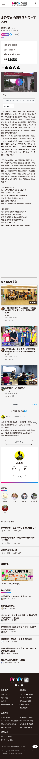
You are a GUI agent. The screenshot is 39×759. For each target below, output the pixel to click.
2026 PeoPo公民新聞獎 (10, 720)
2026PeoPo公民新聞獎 (10, 583)
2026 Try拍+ (5, 717)
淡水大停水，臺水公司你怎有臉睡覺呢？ (18, 528)
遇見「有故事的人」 (27, 727)
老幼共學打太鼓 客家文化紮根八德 (16, 596)
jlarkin (14, 501)
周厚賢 (7, 315)
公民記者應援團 (25, 701)
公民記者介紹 (24, 704)
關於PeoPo (5, 694)
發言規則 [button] (33, 405)
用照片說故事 (6, 727)
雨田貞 (6, 599)
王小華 (6, 641)
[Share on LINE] (14, 67)
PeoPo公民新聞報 (26, 694)
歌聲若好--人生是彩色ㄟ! (15, 388)
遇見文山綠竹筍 (8, 605)
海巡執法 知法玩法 (9, 550)
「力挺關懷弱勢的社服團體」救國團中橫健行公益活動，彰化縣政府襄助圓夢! (20, 310)
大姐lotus (24, 501)
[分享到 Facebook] (6, 67)
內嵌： (5, 95)
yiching (7, 391)
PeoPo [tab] (15, 405)
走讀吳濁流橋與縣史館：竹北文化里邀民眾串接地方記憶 (18, 628)
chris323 (7, 653)
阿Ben (6, 632)
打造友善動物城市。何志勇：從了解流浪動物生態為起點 (18, 649)
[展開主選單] (3, 4)
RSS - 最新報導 (7, 736)
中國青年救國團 (14, 54)
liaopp (5, 501)
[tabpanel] (19, 423)
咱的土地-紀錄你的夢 (8, 724)
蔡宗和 (6, 620)
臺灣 (10, 45)
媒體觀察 (12, 50)
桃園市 (14, 45)
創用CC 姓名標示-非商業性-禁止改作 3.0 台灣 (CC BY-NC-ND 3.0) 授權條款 (13, 59)
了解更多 (19, 477)
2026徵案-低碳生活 (27, 717)
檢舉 (16, 34)
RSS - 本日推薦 (7, 740)
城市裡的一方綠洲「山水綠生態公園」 (17, 638)
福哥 (6, 608)
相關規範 (4, 698)
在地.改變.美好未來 (26, 724)
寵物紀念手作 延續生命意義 (13, 660)
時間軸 (3, 701)
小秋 (5, 513)
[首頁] (19, 3)
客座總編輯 (24, 708)
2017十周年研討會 (26, 720)
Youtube (22, 685)
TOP (35, 747)
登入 (25, 411)
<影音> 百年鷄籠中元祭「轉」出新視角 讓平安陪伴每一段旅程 (19, 616)
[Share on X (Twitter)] (10, 67)
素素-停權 (34, 501)
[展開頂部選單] (36, 4)
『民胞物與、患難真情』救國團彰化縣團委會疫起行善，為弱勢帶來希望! (21, 350)
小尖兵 (8, 417)
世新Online (8, 663)
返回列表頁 (19, 442)
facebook (16, 685)
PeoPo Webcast (25, 698)
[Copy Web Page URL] (18, 67)
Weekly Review (7, 704)
